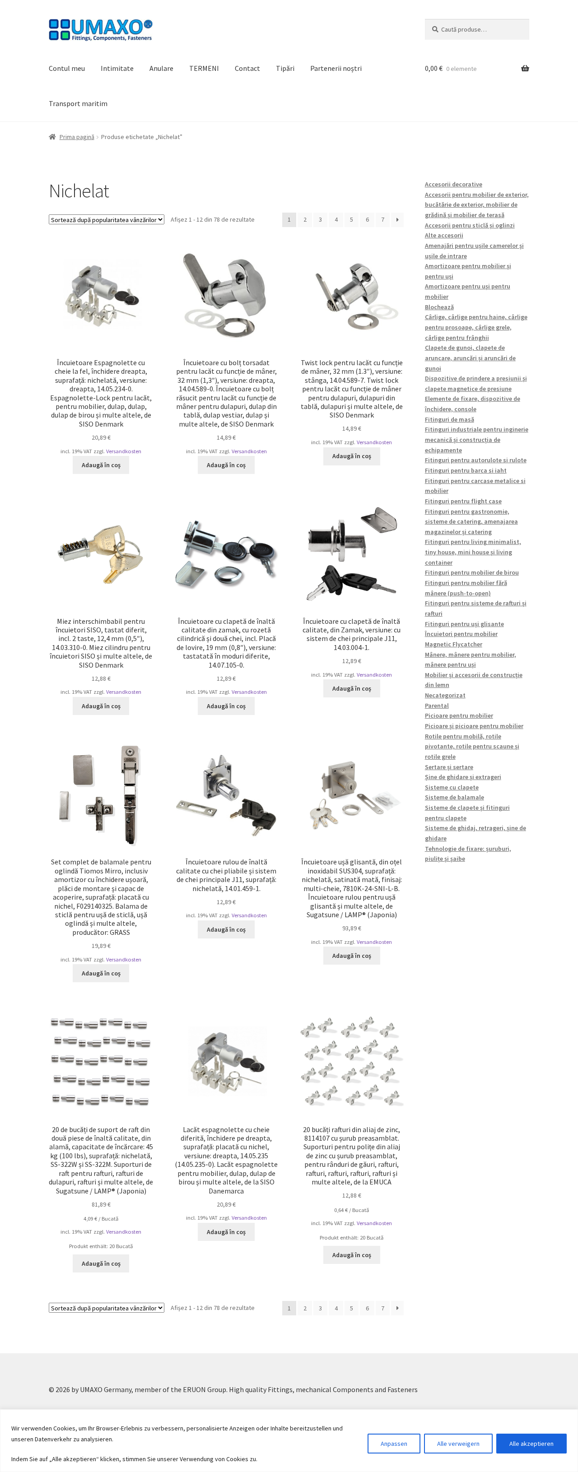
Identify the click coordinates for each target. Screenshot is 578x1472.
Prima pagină (77, 137)
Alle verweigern (458, 1443)
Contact (247, 68)
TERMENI (204, 68)
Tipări (285, 68)
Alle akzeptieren (531, 1443)
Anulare (161, 68)
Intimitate (117, 68)
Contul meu (67, 68)
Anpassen (394, 1443)
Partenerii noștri (336, 68)
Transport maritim (78, 103)
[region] (289, 1440)
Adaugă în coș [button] (101, 465)
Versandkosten (123, 451)
